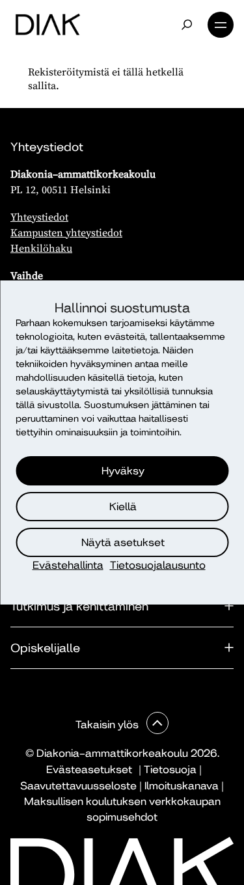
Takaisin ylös (108, 724)
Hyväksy (123, 471)
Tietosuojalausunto (158, 565)
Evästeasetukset (89, 769)
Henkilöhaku (41, 248)
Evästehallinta (68, 565)
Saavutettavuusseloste (78, 786)
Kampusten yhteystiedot (66, 232)
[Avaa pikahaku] (187, 25)
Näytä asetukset (123, 542)
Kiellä (123, 506)
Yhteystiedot (39, 217)
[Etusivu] (47, 25)
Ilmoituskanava (181, 786)
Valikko (221, 25)
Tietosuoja (170, 769)
